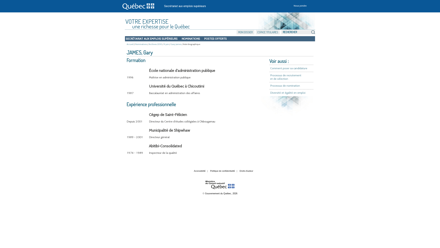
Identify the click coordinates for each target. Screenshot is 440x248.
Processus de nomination (285, 85)
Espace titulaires (267, 32)
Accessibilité (200, 171)
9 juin (166, 44)
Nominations (191, 38)
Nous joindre (300, 5)
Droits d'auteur (246, 171)
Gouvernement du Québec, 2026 (221, 193)
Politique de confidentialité (222, 171)
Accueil (130, 44)
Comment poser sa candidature (288, 68)
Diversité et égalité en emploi (287, 92)
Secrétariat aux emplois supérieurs (185, 6)
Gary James (176, 44)
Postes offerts (215, 38)
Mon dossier (245, 32)
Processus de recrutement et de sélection (285, 77)
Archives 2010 (155, 44)
